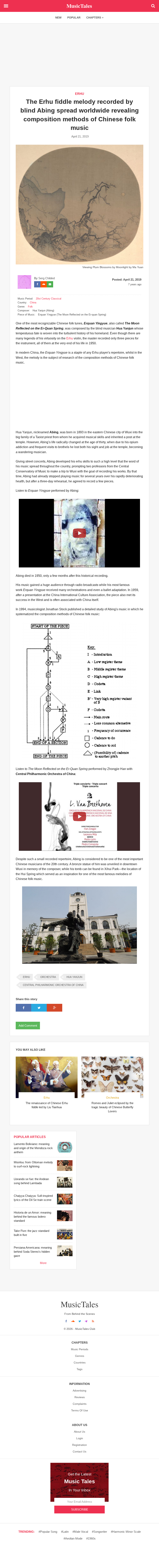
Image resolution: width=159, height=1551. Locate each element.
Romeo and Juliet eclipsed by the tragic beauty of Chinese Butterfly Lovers (112, 1107)
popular (73, 17)
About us (79, 1431)
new (58, 17)
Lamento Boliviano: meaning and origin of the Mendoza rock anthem (33, 1148)
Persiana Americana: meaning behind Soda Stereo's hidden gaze (33, 1251)
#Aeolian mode (73, 1538)
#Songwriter (99, 1531)
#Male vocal (80, 1531)
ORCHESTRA (48, 977)
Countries (80, 1362)
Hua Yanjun (74, 977)
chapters (93, 17)
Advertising (79, 1390)
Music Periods (79, 1349)
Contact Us (79, 1451)
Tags (79, 1369)
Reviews (79, 1397)
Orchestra (112, 1097)
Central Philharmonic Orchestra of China (53, 985)
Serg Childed (46, 278)
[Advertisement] (79, 54)
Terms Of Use (79, 1410)
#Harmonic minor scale (126, 1531)
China (33, 302)
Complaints (79, 1403)
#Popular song (48, 1531)
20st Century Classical (48, 298)
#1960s (91, 1538)
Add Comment (28, 1025)
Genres (79, 1355)
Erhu (79, 93)
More (43, 1263)
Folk (30, 306)
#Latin (65, 1531)
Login (79, 1438)
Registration (79, 1444)
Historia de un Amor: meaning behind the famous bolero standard (32, 1216)
